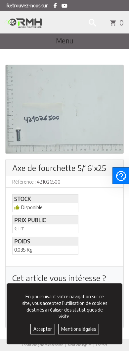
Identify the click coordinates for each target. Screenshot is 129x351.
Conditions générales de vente (42, 345)
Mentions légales (79, 345)
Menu (64, 40)
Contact (101, 345)
